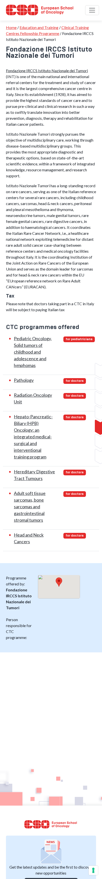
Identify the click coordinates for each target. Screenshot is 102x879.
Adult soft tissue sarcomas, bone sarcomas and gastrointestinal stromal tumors (30, 506)
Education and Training (39, 27)
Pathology (24, 380)
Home (11, 27)
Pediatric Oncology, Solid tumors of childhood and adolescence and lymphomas (33, 352)
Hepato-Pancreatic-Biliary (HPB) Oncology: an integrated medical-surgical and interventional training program (33, 436)
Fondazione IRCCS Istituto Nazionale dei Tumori (47, 70)
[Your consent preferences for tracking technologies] (93, 870)
